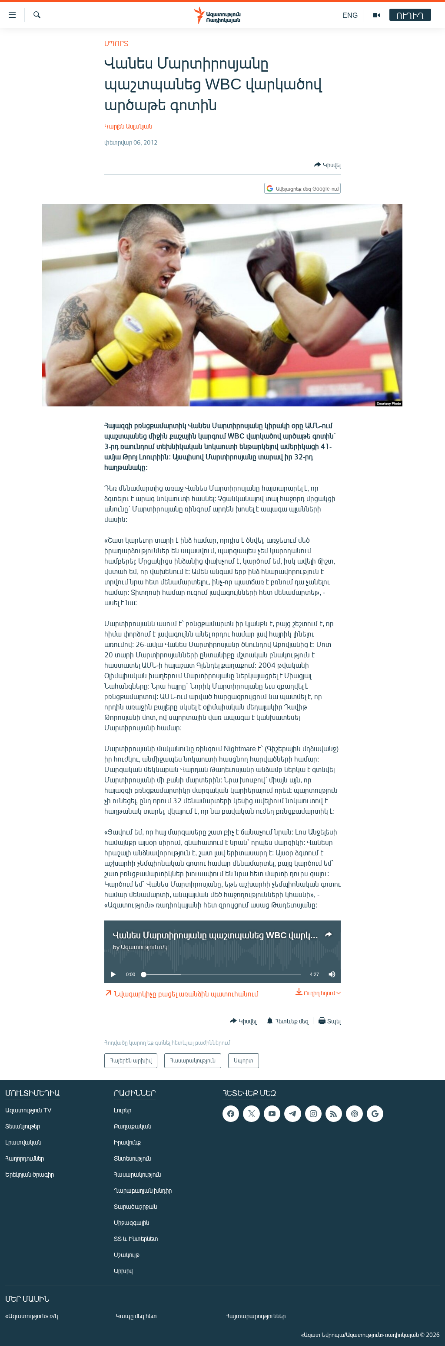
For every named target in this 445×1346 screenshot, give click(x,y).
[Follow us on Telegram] (292, 1113)
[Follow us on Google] (375, 1113)
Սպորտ (116, 43)
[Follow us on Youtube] (272, 1113)
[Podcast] (354, 1113)
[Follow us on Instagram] (313, 1113)
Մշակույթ (126, 1254)
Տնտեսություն (132, 1158)
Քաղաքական (132, 1126)
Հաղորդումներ (24, 1158)
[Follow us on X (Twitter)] (251, 1113)
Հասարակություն (137, 1174)
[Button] (327, 164)
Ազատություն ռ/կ (144, 946)
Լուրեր (122, 1110)
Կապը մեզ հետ (136, 1316)
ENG (350, 15)
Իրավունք (127, 1142)
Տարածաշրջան (135, 1206)
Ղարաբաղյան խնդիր (143, 1190)
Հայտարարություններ (256, 1316)
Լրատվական (23, 1142)
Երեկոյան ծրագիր (29, 1174)
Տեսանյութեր (22, 1126)
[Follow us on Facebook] (230, 1113)
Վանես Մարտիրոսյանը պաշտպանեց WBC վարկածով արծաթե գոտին (255, 934)
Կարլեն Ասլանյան (128, 126)
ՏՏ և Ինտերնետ (136, 1238)
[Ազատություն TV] (376, 15)
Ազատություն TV (28, 1110)
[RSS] (333, 1113)
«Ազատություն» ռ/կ (31, 1316)
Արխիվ (123, 1270)
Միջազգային (131, 1222)
